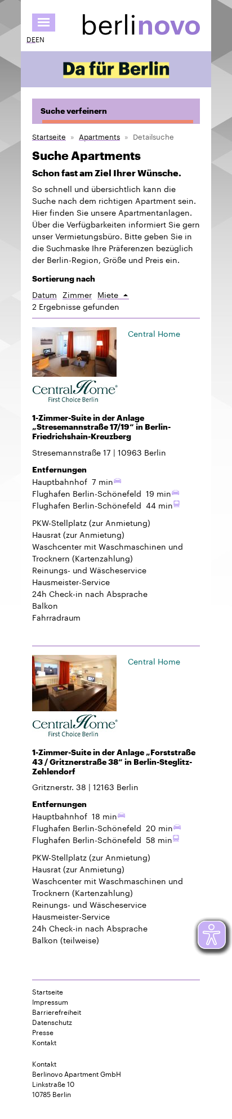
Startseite (49, 136)
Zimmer (77, 294)
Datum (44, 294)
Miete (113, 294)
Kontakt (44, 1042)
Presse (42, 1032)
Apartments (99, 136)
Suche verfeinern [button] (74, 110)
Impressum (50, 1001)
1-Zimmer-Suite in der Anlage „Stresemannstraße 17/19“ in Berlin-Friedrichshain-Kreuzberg (101, 427)
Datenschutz (52, 1022)
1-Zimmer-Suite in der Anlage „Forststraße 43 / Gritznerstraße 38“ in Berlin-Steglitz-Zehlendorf (113, 762)
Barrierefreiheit (56, 1011)
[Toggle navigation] (43, 22)
